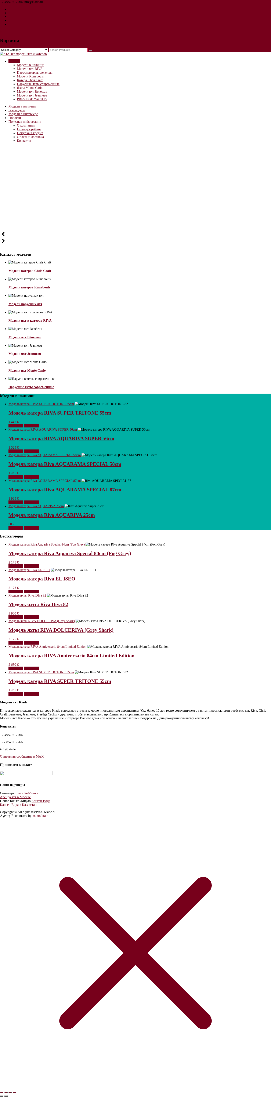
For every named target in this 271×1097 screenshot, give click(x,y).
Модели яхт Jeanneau (32, 95)
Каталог (14, 61)
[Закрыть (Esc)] (14, 1092)
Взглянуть (31, 425)
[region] (135, 197)
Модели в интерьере (23, 114)
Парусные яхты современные (38, 84)
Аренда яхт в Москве (15, 797)
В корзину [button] (15, 425)
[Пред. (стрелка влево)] (1, 1096)
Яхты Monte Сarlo (30, 88)
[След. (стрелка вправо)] (6, 1096)
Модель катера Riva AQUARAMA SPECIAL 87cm (44, 480)
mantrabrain (40, 815)
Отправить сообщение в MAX (22, 756)
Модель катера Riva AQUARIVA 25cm (36, 506)
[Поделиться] (10, 1092)
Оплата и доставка (30, 137)
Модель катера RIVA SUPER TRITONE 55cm (41, 404)
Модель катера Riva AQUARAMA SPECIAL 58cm (44, 455)
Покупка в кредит (30, 133)
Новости (14, 118)
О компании (26, 125)
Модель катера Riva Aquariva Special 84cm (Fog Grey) (46, 544)
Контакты (24, 140)
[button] (135, 234)
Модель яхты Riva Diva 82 (27, 595)
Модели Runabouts (30, 76)
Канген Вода (41, 801)
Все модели (16, 110)
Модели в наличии (30, 65)
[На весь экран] (6, 1092)
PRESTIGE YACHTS (32, 99)
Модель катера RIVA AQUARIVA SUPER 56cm (42, 429)
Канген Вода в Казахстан (18, 804)
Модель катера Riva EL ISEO (29, 570)
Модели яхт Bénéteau (32, 91)
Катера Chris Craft (30, 80)
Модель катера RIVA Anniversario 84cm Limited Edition (47, 646)
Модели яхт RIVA (30, 68)
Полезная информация (24, 121)
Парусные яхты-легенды (35, 72)
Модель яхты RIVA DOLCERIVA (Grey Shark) (41, 621)
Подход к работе (29, 129)
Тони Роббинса (27, 793)
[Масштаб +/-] (1, 1092)
